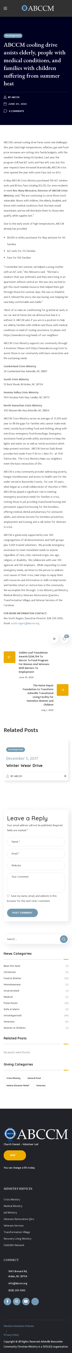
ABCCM (15, 97)
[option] (36, 763)
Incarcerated (36, 990)
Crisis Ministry (13, 1078)
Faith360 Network (14, 1245)
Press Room (36, 1003)
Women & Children (36, 1027)
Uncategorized (13, 35)
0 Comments (16, 111)
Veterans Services (14, 1225)
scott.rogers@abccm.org (25, 623)
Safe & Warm (36, 1009)
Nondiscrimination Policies (19, 1326)
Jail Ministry (10, 1212)
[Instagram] (16, 1301)
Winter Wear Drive (24, 765)
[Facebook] (7, 1301)
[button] (15, 1155)
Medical (36, 996)
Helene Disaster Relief (18, 1085)
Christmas (36, 972)
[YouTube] (26, 1301)
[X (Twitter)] (35, 1301)
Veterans (36, 1021)
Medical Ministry (13, 1206)
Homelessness (36, 984)
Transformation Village (17, 1232)
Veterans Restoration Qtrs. (19, 1219)
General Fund (34, 1078)
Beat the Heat (36, 965)
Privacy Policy (11, 1335)
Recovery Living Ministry (17, 1239)
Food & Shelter (36, 978)
